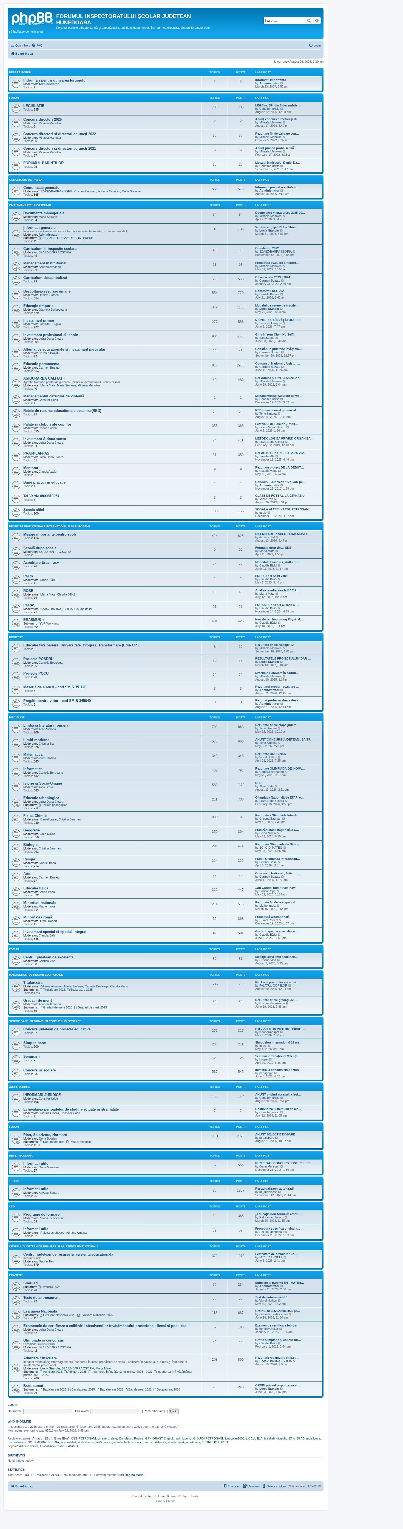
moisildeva (313, 1438)
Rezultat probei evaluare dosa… (278, 700)
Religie (29, 859)
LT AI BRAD (297, 1438)
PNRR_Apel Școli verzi (271, 575)
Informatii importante (270, 80)
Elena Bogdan (48, 1138)
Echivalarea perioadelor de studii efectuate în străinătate (71, 1109)
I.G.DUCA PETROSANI (207, 1438)
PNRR (28, 576)
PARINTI (72, 1446)
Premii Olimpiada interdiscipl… (277, 858)
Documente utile (53, 1141)
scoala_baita (122, 1442)
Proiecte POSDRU (38, 659)
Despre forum (20, 72)
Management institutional (44, 263)
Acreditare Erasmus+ (41, 562)
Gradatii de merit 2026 (57, 1007)
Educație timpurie (38, 306)
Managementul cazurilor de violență (53, 396)
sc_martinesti (268, 1191)
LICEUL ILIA (254, 1438)
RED (258, 783)
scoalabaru (266, 1137)
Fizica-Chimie (35, 816)
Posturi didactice (81, 1141)
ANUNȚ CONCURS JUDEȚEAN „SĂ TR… (284, 739)
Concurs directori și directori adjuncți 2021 (59, 148)
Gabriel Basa (47, 863)
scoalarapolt (176, 1442)
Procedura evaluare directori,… (277, 262)
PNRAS (29, 605)
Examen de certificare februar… (277, 1325)
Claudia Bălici (268, 565)
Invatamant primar (38, 320)
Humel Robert (48, 921)
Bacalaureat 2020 (168, 1389)
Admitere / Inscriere (40, 1358)
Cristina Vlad (47, 961)
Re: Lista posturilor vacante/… (277, 982)
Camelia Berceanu (51, 772)
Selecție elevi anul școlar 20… (276, 956)
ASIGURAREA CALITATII (44, 378)
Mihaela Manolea (50, 123)
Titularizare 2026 (54, 989)
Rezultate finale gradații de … (276, 1000)
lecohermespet (269, 1032)
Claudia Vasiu (47, 471)
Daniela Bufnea (49, 295)
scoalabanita (157, 1442)
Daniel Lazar (48, 819)
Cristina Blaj (46, 743)
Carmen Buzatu (269, 280)
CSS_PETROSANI (83, 1438)
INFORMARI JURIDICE (42, 1095)
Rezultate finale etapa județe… (277, 725)
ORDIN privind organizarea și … (278, 1385)
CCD (12, 1206)
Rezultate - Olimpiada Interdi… (277, 815)
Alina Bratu (46, 787)
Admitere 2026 (52, 1371)
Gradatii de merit (37, 1000)
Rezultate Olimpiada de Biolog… (278, 844)
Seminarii (31, 1056)
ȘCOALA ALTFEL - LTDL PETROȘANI (282, 509)
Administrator (49, 84)
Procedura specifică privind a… (277, 1228)
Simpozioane (34, 1043)
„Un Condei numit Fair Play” (275, 887)
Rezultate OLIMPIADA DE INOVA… (280, 768)
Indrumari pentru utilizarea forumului (55, 80)
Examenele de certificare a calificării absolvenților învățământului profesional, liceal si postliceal (105, 1326)
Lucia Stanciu (269, 230)
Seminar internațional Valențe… (277, 1056)
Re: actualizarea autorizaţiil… (276, 1188)
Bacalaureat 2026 (54, 1389)
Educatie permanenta (41, 364)
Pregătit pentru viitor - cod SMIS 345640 (57, 701)
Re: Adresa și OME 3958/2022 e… (278, 378)
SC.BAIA (53, 1442)
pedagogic (266, 1073)
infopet (263, 1059)
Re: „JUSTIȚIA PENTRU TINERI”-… (280, 1028)
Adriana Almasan (109, 191)
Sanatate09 (266, 337)
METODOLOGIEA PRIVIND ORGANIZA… (284, 438)
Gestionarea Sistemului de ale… (278, 1109)
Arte (26, 874)
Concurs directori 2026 (42, 119)
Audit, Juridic (19, 1086)
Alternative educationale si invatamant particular (64, 349)
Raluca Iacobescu (51, 1218)
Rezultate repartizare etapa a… (277, 1357)
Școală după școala (39, 548)
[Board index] (32, 18)
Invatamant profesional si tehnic (50, 335)
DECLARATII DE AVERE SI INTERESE (67, 237)
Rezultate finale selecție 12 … (276, 644)
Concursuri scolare (39, 1070)
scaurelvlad (68, 1442)
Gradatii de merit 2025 (92, 1007)
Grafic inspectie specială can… (277, 931)
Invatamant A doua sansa (44, 439)
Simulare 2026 (50, 1286)
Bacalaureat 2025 (83, 1389)
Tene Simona (268, 413)
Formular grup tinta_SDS (273, 547)
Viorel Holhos (47, 758)
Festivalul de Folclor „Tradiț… (276, 424)
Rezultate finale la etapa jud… (276, 902)
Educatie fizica (35, 888)
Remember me (154, 1411)
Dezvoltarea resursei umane (46, 291)
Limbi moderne (36, 740)
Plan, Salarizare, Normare (45, 1135)
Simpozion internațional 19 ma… (278, 1042)
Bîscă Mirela (47, 834)
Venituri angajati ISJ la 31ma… (277, 227)
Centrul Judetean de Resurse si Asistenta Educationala (53, 1246)
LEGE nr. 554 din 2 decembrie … (278, 105)
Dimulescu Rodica (131, 1438)
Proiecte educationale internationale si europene (49, 526)
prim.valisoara (17, 1442)
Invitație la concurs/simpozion (277, 1069)
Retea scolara (21, 1155)
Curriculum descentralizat (45, 278)
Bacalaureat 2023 (111, 1389)
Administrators (28, 1446)
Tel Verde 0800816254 (41, 496)
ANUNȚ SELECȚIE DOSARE (275, 1134)
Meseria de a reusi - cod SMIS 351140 (54, 687)
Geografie (31, 830)
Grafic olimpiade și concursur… (278, 1340)
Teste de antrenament (41, 1298)
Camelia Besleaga (51, 662)
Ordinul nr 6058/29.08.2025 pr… (277, 1311)
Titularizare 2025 (81, 989)
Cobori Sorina (48, 428)
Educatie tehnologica (41, 798)
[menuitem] (37, 45)
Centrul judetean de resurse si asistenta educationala (68, 1254)
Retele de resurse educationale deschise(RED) (62, 411)
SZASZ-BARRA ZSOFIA (56, 191)
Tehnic (14, 1181)
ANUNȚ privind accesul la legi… (278, 1094)
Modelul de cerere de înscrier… (277, 305)
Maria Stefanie (131, 191)
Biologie (30, 845)
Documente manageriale (43, 213)
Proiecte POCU (36, 673)
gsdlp (262, 512)
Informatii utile (35, 1163)
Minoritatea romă (37, 917)
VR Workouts (50, 623)
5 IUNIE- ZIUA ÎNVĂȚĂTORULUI (277, 320)
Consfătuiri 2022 (267, 248)
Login (13, 1404)
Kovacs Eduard (49, 1192)
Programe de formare (41, 1214)
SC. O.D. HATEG (270, 847)
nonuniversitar (268, 1328)
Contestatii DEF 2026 (270, 291)
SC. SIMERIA (37, 1442)
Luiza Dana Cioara (51, 338)
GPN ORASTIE (155, 1438)
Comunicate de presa (25, 179)
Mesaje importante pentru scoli (49, 534)
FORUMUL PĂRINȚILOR (43, 163)
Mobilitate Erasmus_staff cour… (278, 562)
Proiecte (16, 637)
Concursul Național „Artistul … (277, 363)
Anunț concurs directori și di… (277, 119)
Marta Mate (47, 385)
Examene (16, 1275)
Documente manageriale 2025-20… (280, 212)
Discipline (17, 717)
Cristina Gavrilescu (272, 1003)
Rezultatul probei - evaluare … (277, 686)
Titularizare (32, 983)
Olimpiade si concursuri (43, 1340)
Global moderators (52, 1446)
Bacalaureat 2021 (140, 1389)
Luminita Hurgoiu (50, 324)
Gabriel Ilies (46, 1261)
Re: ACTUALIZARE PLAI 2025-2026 (280, 453)
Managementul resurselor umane (36, 974)
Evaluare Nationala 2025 (97, 1315)
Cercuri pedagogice (54, 805)
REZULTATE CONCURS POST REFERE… (284, 1163)
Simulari (30, 1283)
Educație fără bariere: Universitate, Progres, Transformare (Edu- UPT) (81, 645)
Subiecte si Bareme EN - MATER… (279, 1282)
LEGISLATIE (33, 106)
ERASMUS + (33, 620)
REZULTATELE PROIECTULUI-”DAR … (283, 658)
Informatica (32, 769)
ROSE (28, 591)
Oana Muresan (49, 1167)
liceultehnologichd (275, 1438)
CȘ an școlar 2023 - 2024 (272, 277)
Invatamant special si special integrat (54, 932)
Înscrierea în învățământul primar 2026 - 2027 (122, 1371)
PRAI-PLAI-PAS (36, 453)
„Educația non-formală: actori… (278, 1214)
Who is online (19, 1421)
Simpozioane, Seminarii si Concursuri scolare (45, 1021)
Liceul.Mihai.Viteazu (272, 427)
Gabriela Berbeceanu (53, 309)
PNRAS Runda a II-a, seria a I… (277, 604)
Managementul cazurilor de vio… (279, 395)
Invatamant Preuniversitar (30, 205)
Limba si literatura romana (45, 725)
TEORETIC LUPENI (215, 1442)
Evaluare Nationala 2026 (59, 1315)
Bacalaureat (33, 1386)
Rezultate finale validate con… (277, 133)
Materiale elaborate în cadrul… (277, 673)
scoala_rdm (140, 1442)
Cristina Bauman (85, 191)
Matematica (32, 754)
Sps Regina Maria (130, 1474)
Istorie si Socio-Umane (42, 783)
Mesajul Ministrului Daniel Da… (277, 162)
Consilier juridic (269, 108)
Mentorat (30, 468)
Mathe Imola (47, 906)
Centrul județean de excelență (48, 957)
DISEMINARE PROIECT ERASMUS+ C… (283, 534)
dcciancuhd (267, 537)
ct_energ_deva (108, 1438)
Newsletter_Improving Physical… (279, 619)
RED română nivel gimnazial (275, 410)
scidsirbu (84, 1442)
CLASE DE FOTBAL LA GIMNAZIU (280, 495)
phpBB (151, 1496)
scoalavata (193, 1442)
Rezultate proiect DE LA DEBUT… (279, 467)
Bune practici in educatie (44, 482)
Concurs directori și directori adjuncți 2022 (59, 134)
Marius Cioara (49, 1113)
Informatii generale (39, 228)
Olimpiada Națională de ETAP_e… (279, 797)
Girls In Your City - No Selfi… (276, 334)
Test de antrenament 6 (271, 1297)
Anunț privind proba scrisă (274, 148)
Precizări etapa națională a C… (277, 829)
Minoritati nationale (39, 903)
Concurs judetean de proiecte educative (56, 1029)
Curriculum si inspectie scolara (49, 249)
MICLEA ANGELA (271, 1257)
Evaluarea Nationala (40, 1311)
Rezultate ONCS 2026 (270, 754)
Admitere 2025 (77, 1371)
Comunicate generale (41, 188)
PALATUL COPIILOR (273, 985)
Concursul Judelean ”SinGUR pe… (280, 482)
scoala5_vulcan (101, 1442)
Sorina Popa (47, 892)
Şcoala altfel (33, 510)
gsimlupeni (183, 1438)
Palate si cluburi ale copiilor (47, 424)
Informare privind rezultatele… (277, 187)
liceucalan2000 (234, 1438)
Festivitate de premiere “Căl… (276, 1254)
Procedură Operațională (272, 916)
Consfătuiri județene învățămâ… (278, 349)
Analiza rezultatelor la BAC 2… (277, 590)
